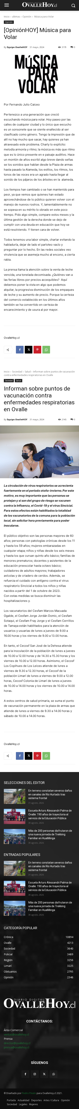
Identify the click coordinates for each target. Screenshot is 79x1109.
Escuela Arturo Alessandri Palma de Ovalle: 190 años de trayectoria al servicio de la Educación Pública (50, 814)
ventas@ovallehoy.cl (16, 1034)
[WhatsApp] (46, 349)
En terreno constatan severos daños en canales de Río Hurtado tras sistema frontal (50, 794)
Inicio (7, 16)
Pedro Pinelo (29, 1093)
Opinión (26, 16)
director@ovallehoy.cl (17, 1043)
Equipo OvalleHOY (17, 47)
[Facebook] (20, 349)
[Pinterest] (37, 349)
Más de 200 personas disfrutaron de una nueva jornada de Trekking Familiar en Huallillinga (50, 834)
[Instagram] (35, 1074)
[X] (28, 349)
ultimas (16, 16)
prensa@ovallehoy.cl (16, 1047)
